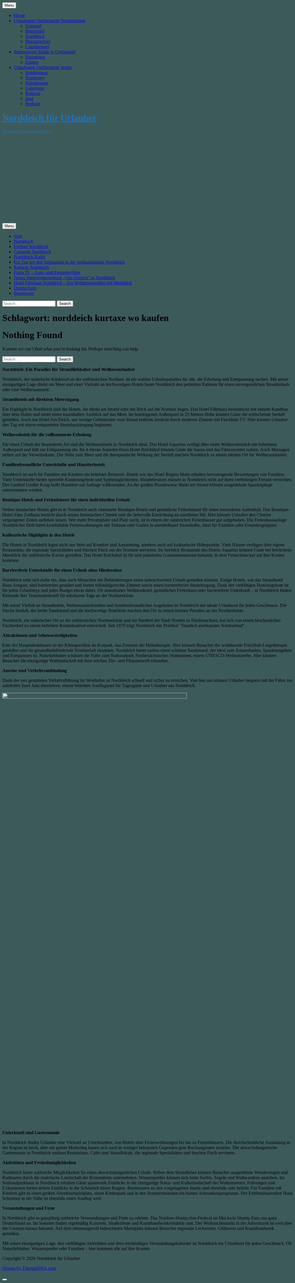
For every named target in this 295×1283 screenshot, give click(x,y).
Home (19, 15)
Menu (9, 5)
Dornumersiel (37, 41)
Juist (29, 98)
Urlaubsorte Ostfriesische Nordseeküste (50, 20)
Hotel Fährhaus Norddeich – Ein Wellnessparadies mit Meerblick (73, 282)
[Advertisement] (147, 179)
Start (18, 236)
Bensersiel (34, 31)
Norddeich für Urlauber (49, 117)
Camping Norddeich (32, 251)
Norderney (35, 77)
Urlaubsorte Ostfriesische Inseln (43, 67)
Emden (31, 62)
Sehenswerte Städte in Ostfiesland (44, 51)
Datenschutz (25, 288)
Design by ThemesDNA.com (29, 1268)
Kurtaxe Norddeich (31, 267)
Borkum (32, 103)
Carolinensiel (37, 46)
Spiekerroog (36, 72)
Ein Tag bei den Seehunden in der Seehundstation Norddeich (69, 262)
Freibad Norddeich (31, 246)
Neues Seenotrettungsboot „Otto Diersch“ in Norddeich (64, 277)
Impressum (24, 293)
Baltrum (32, 93)
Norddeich (35, 36)
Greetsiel (33, 25)
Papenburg (35, 57)
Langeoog (34, 88)
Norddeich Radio (29, 256)
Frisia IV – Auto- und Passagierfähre (47, 272)
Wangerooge (36, 82)
